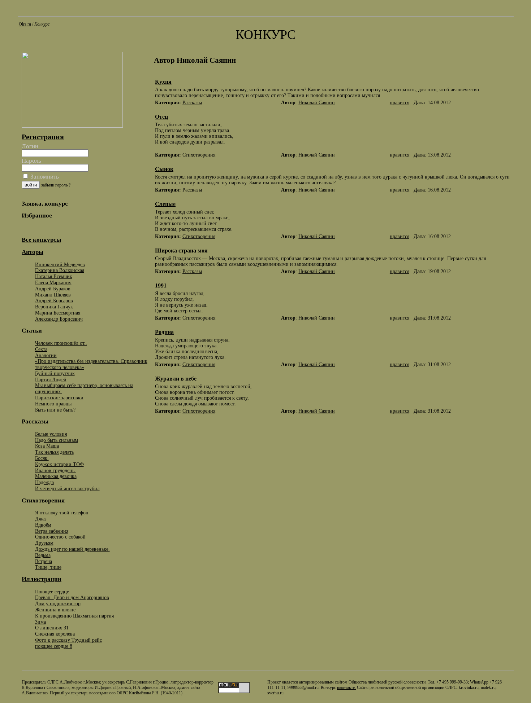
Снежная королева (55, 634)
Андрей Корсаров (54, 300)
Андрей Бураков (52, 288)
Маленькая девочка (56, 476)
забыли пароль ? (55, 185)
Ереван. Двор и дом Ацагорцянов (72, 597)
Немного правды (53, 404)
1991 (161, 285)
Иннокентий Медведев (60, 264)
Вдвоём (43, 525)
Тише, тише (48, 567)
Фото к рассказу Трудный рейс (68, 640)
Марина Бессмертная (57, 313)
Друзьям (44, 543)
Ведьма (43, 555)
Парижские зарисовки (59, 397)
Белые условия (51, 434)
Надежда (44, 482)
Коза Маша (47, 446)
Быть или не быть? (55, 410)
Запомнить (44, 176)
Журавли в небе (176, 378)
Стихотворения (198, 155)
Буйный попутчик (55, 373)
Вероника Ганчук (54, 306)
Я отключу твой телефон (61, 512)
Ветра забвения (51, 531)
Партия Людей (50, 379)
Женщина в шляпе (55, 609)
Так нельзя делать (54, 452)
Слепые (165, 204)
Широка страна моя (181, 250)
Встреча (43, 561)
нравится (399, 102)
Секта (41, 349)
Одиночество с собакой (60, 537)
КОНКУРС (266, 34)
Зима (40, 622)
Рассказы (192, 102)
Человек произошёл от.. (61, 343)
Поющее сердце (52, 591)
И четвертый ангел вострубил (67, 488)
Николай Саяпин (316, 102)
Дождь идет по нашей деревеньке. (72, 549)
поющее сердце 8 (53, 646)
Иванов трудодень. (55, 470)
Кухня (163, 81)
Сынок (164, 169)
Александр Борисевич (59, 319)
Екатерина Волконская (59, 270)
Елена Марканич (53, 282)
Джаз (41, 519)
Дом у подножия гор (58, 603)
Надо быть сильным (56, 440)
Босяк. (42, 458)
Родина (164, 332)
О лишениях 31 (52, 627)
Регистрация (43, 137)
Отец (161, 116)
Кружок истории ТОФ (59, 464)
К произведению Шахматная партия (74, 616)
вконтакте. (346, 687)
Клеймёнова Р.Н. (144, 692)
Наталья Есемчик (53, 276)
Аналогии (46, 355)
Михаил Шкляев (53, 295)
